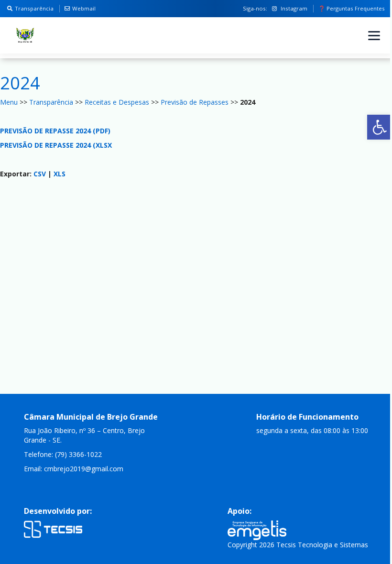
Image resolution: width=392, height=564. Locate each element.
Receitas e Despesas (117, 102)
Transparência (34, 8)
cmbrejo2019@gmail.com (83, 468)
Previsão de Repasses (195, 102)
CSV (39, 173)
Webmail (84, 8)
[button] (379, 127)
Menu (9, 102)
